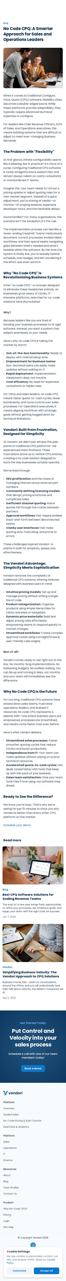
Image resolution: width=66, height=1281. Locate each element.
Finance (8, 1160)
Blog (5, 1181)
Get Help (8, 1227)
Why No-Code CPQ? (15, 1208)
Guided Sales (11, 1114)
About (6, 1175)
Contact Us (10, 1193)
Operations (10, 1148)
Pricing (7, 1215)
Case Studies (11, 1187)
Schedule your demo (17, 825)
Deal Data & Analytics (16, 1127)
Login (6, 1221)
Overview (8, 1108)
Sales (6, 1142)
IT (4, 1154)
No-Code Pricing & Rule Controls (22, 1120)
